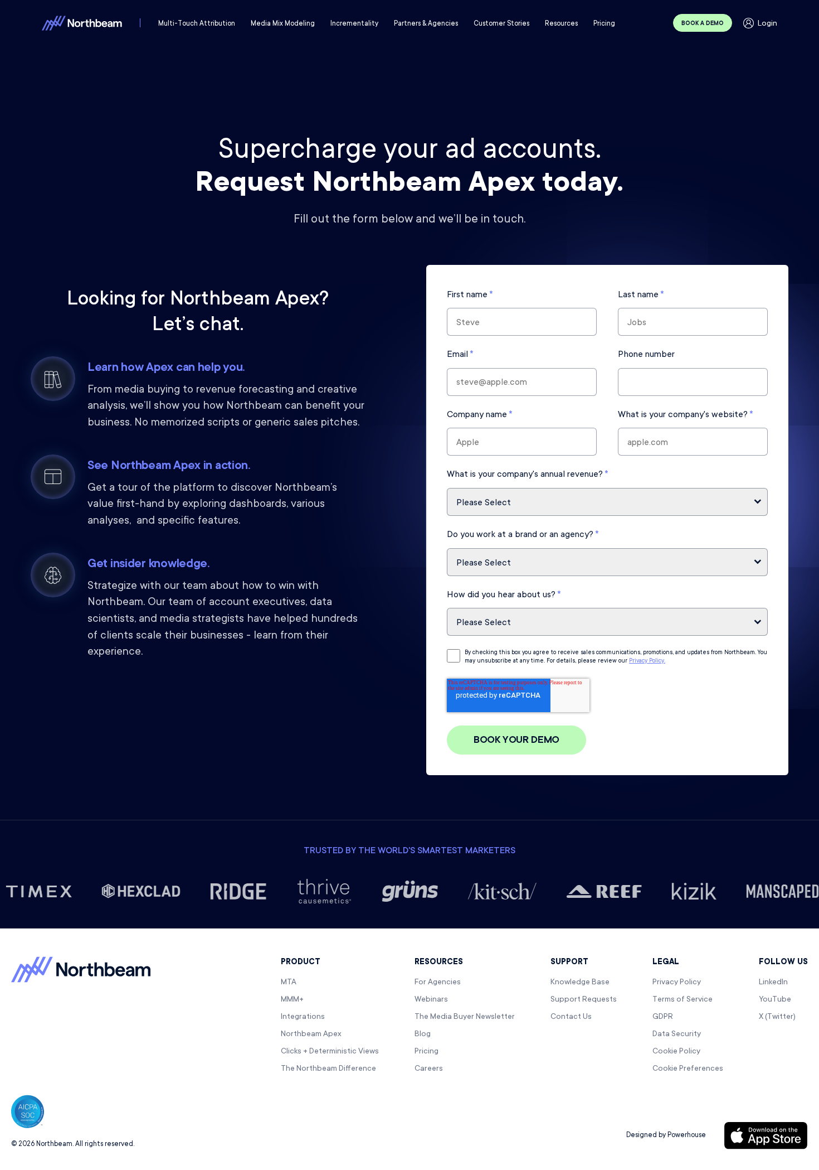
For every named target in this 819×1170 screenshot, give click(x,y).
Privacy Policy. (647, 661)
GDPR (662, 1017)
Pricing (426, 1051)
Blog (423, 1034)
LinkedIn (773, 982)
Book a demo (702, 24)
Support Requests (583, 999)
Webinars (431, 999)
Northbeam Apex (311, 1034)
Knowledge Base (580, 982)
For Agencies (438, 982)
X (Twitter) (777, 1017)
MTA (288, 982)
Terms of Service (682, 999)
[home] (82, 23)
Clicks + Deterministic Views (330, 1051)
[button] (197, 24)
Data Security (676, 1034)
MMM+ (292, 999)
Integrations (303, 1017)
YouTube (775, 999)
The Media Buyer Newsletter (465, 1017)
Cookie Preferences (687, 1069)
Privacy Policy (676, 982)
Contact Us (571, 1017)
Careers (429, 1069)
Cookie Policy (676, 1051)
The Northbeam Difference (328, 1069)
